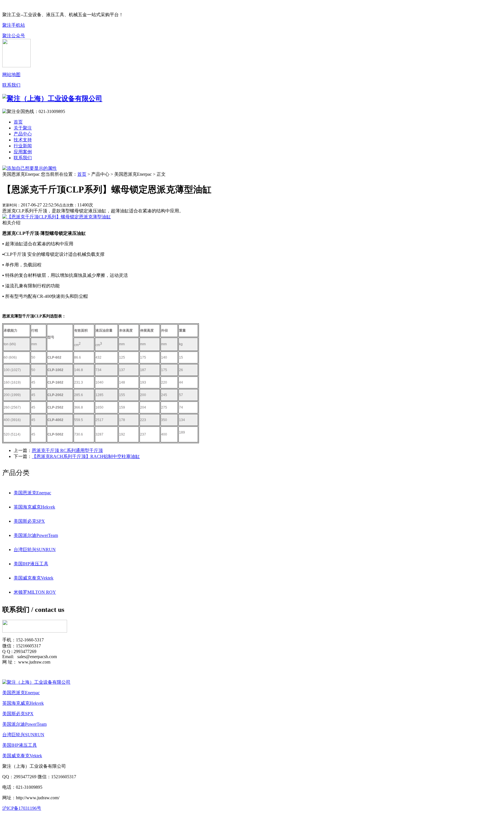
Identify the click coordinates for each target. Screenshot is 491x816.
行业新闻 (23, 145)
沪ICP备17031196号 (21, 808)
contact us (49, 609)
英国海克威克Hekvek (34, 507)
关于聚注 (23, 127)
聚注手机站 (13, 25)
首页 (18, 122)
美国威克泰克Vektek (33, 578)
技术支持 (23, 139)
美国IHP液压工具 (31, 563)
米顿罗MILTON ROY (35, 592)
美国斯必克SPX (29, 521)
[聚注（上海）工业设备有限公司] (36, 682)
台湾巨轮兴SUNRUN (35, 549)
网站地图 (11, 74)
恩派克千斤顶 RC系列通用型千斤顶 (67, 450)
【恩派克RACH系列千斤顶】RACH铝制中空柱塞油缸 (86, 456)
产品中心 (23, 133)
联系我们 (11, 85)
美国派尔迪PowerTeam (36, 535)
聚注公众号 (13, 35)
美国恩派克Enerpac (32, 492)
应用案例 (23, 151)
